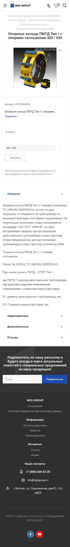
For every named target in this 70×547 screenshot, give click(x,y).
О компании (35, 406)
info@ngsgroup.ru (37, 480)
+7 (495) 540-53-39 (38, 471)
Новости (35, 430)
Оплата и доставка (35, 425)
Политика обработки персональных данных (35, 411)
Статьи (35, 449)
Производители (35, 435)
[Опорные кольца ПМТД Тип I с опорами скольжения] (35, 69)
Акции (35, 454)
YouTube (39, 534)
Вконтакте (30, 534)
